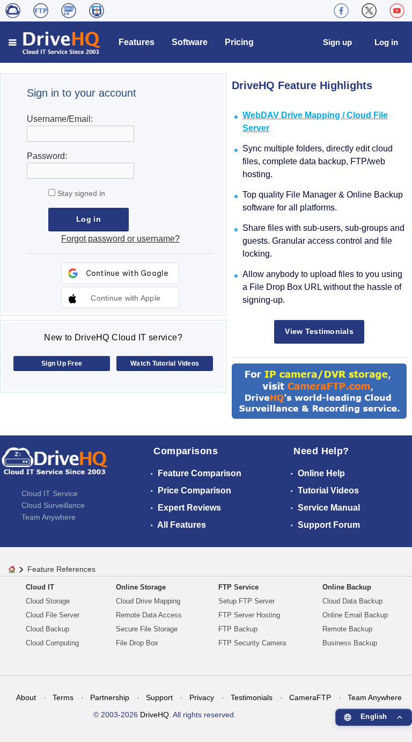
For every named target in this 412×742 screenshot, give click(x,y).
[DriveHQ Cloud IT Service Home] (55, 42)
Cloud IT (40, 587)
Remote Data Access (149, 615)
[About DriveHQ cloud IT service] (54, 466)
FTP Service (238, 587)
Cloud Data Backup (352, 601)
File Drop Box (137, 643)
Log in (386, 42)
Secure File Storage (147, 629)
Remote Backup (347, 629)
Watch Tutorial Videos (164, 363)
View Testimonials (319, 331)
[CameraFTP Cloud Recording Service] (69, 10)
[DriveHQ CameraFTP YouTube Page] (397, 10)
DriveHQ (154, 714)
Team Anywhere (48, 517)
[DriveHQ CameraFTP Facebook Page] (341, 10)
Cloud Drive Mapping (148, 601)
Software (190, 42)
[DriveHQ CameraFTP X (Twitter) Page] (369, 10)
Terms (63, 697)
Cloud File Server (52, 615)
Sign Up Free (61, 363)
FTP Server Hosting (249, 615)
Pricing (239, 42)
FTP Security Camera (252, 643)
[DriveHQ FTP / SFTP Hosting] (41, 10)
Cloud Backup (47, 629)
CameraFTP (310, 697)
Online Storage (141, 587)
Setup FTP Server (246, 601)
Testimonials (252, 697)
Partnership (109, 697)
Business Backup (349, 643)
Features (136, 42)
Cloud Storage (48, 601)
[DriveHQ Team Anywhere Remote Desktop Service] (96, 10)
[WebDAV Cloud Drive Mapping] (13, 10)
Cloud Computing (52, 643)
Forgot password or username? (120, 238)
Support (159, 697)
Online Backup (346, 587)
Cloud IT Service (49, 493)
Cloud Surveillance (53, 505)
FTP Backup (238, 629)
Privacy (201, 697)
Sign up (337, 42)
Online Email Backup (355, 615)
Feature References (61, 569)
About (26, 697)
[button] (120, 297)
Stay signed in (80, 193)
